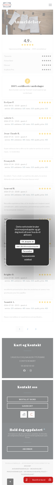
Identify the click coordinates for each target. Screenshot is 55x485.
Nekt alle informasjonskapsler (27, 246)
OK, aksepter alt (27, 242)
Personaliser (27, 251)
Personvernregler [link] (28, 256)
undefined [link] (28, 259)
